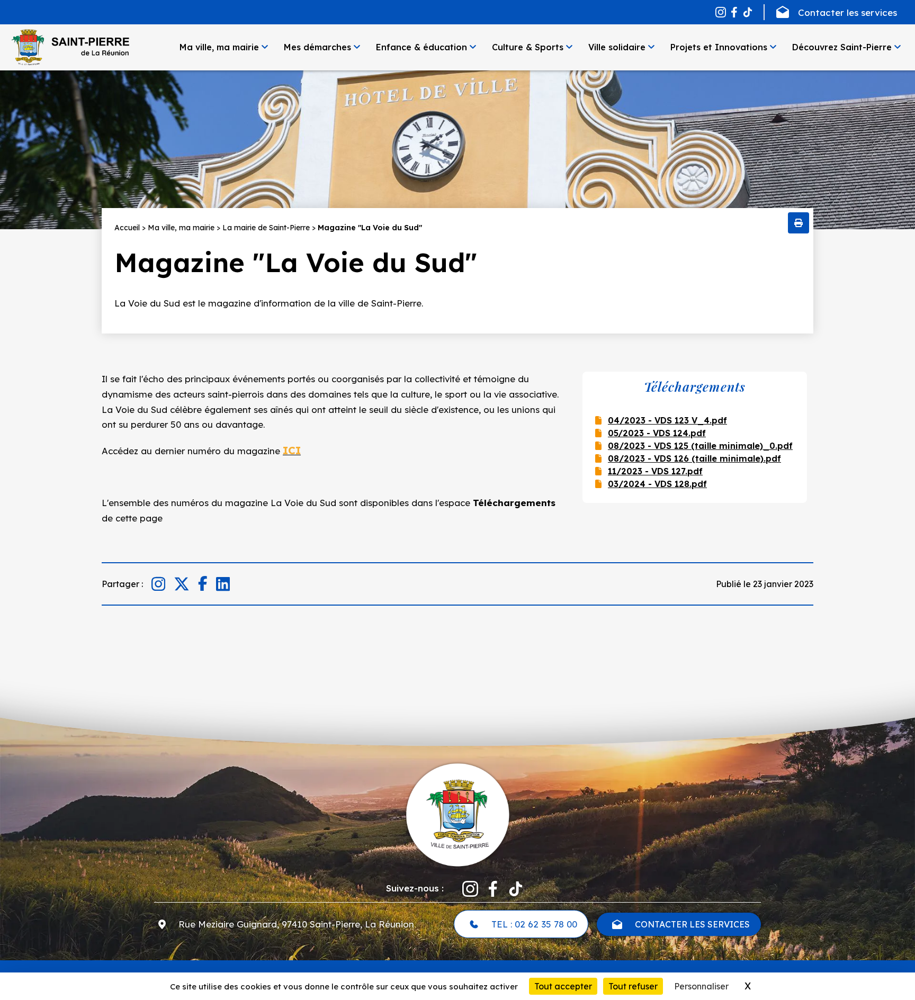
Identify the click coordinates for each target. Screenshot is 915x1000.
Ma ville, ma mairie (219, 47)
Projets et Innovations (718, 47)
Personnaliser (701, 986)
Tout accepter (563, 986)
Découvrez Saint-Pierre (842, 47)
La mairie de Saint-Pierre (266, 227)
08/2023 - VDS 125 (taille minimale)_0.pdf (700, 445)
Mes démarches (317, 47)
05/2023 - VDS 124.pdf (657, 433)
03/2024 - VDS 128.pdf (657, 484)
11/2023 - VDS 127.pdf (655, 471)
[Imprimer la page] (798, 222)
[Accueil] (69, 47)
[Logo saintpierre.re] (457, 813)
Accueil (127, 227)
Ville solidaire (616, 47)
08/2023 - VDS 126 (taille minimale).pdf (694, 458)
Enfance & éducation (421, 47)
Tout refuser (633, 986)
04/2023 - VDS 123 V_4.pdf (667, 420)
